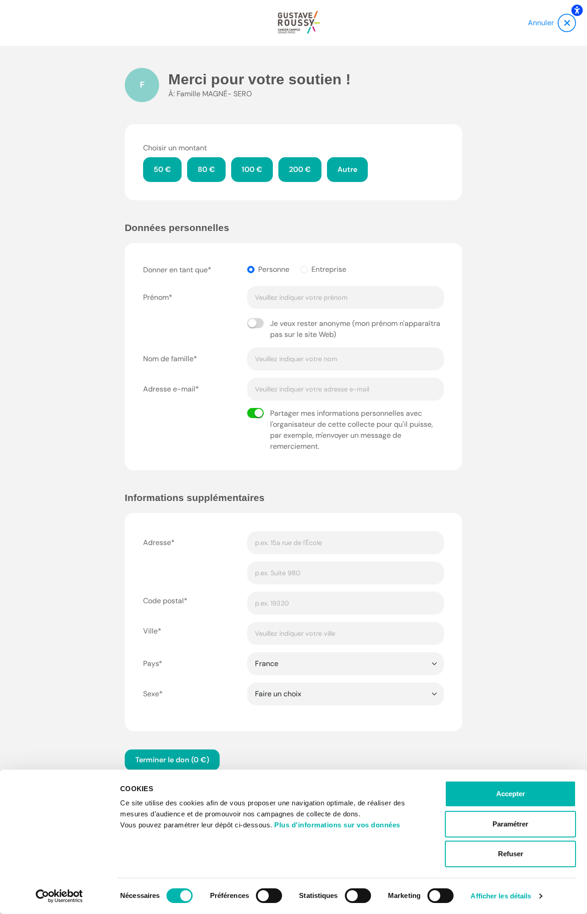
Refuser (510, 854)
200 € (300, 169)
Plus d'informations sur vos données (337, 825)
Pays (151, 663)
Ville (150, 631)
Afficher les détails (501, 896)
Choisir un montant (175, 148)
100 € (252, 169)
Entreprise (328, 269)
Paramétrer (510, 824)
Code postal (163, 601)
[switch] (269, 895)
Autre (347, 169)
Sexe (151, 694)
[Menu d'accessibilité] (576, 10)
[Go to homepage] (299, 23)
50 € (162, 169)
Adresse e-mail (169, 389)
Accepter (510, 794)
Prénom (156, 297)
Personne (273, 269)
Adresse (157, 542)
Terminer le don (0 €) (172, 760)
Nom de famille (168, 358)
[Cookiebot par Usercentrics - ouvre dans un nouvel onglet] (59, 896)
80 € (206, 169)
